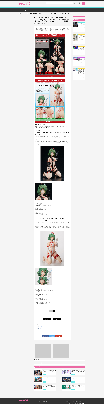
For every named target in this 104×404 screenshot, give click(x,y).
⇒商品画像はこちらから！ (39, 305)
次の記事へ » (57, 319)
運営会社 (40, 401)
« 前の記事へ (47, 319)
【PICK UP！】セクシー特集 (40, 124)
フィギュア (41, 328)
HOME (20, 13)
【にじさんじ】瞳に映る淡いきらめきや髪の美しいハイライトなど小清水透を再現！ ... (78, 371)
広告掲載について (81, 401)
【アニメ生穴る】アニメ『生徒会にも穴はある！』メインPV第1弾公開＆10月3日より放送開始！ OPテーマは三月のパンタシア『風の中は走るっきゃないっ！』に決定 (81, 39)
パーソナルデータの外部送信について (64, 401)
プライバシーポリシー (52, 401)
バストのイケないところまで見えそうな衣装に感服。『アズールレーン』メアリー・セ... (49, 371)
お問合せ (75, 401)
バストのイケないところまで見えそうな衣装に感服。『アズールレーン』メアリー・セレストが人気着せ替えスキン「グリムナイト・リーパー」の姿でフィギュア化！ (81, 27)
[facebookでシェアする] (45, 336)
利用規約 (45, 401)
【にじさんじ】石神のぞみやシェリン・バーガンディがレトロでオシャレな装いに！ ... (49, 386)
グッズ (24, 13)
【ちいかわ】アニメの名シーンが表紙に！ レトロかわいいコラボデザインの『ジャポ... (78, 386)
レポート (80, 57)
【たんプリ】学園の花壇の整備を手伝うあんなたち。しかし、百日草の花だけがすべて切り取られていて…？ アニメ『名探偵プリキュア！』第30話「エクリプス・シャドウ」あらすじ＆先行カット (81, 74)
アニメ (80, 34)
